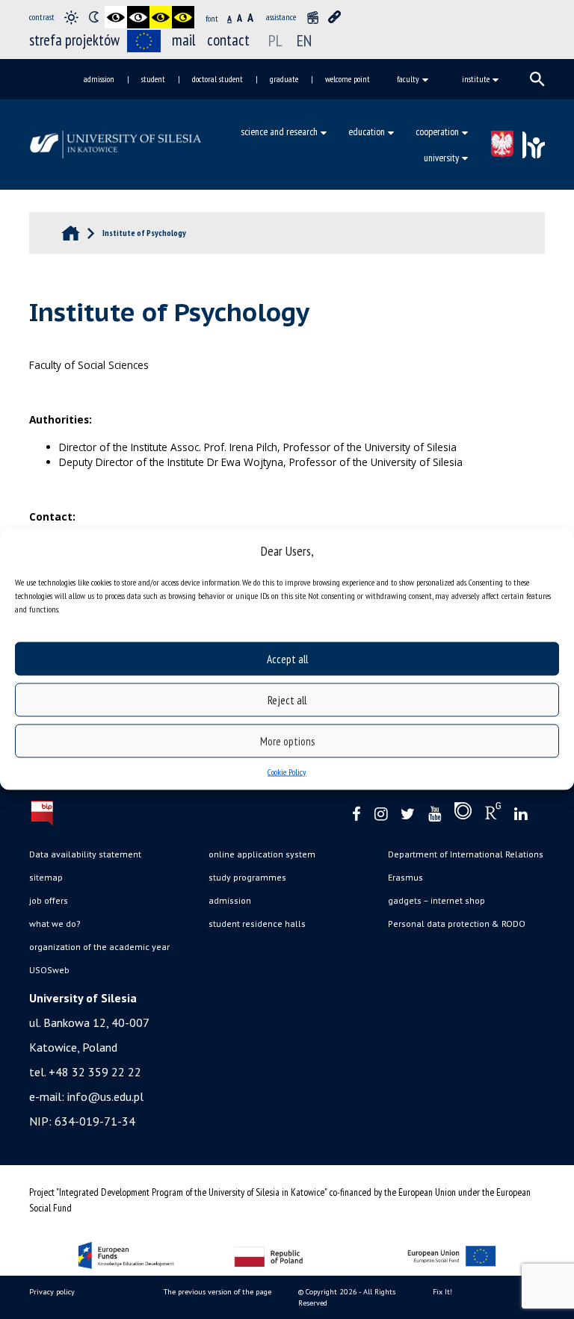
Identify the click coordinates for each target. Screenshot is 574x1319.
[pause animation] (312, 17)
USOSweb (49, 969)
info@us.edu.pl (105, 1096)
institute (476, 78)
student (153, 78)
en (304, 40)
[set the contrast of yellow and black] (183, 17)
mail (184, 40)
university (441, 157)
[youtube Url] (434, 814)
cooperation (437, 131)
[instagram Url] (380, 814)
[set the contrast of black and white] (116, 17)
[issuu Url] (463, 814)
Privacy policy (52, 1292)
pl (275, 40)
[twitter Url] (408, 814)
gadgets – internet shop (436, 900)
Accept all (287, 658)
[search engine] (537, 79)
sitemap (46, 877)
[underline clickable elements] (335, 17)
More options (287, 740)
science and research (279, 131)
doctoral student (217, 78)
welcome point (347, 78)
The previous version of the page (217, 1292)
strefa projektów (74, 40)
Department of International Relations (465, 854)
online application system (262, 854)
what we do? (55, 923)
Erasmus (405, 877)
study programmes (247, 877)
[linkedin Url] (520, 814)
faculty (408, 78)
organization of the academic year (99, 946)
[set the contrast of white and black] (138, 17)
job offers (48, 900)
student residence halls (257, 923)
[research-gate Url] (493, 814)
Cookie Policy (287, 772)
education (366, 131)
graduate (284, 78)
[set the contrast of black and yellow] (160, 17)
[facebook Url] (356, 814)
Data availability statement (85, 854)
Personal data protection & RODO (456, 923)
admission (99, 78)
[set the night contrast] (93, 17)
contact (228, 40)
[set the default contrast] (71, 17)
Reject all (287, 699)
